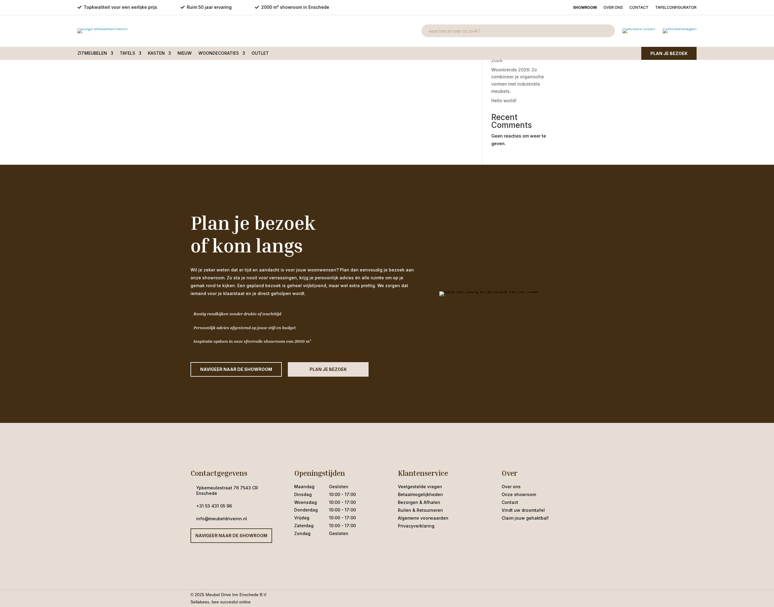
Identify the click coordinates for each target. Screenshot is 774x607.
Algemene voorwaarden (423, 518)
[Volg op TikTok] (530, 533)
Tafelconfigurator (676, 7)
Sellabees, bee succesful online (220, 601)
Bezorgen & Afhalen (419, 502)
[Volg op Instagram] (518, 533)
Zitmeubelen (92, 53)
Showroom (585, 7)
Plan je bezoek (669, 53)
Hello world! (503, 100)
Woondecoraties (218, 53)
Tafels (127, 53)
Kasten (156, 53)
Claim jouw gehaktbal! (525, 518)
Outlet (260, 53)
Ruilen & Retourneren (420, 510)
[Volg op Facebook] (506, 533)
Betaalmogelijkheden (420, 494)
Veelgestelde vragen (420, 486)
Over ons (613, 7)
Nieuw (184, 53)
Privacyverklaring (416, 525)
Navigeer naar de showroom (231, 535)
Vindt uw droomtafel (523, 510)
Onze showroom (519, 494)
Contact (639, 7)
